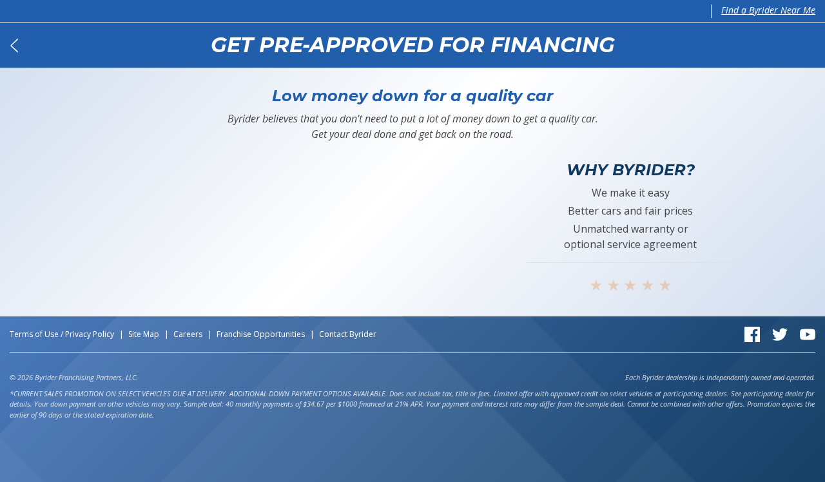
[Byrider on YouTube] (807, 333)
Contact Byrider (347, 334)
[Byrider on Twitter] (780, 333)
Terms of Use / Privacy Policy (62, 334)
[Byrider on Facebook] (752, 333)
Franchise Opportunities (261, 334)
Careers (187, 334)
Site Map (143, 334)
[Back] (14, 45)
